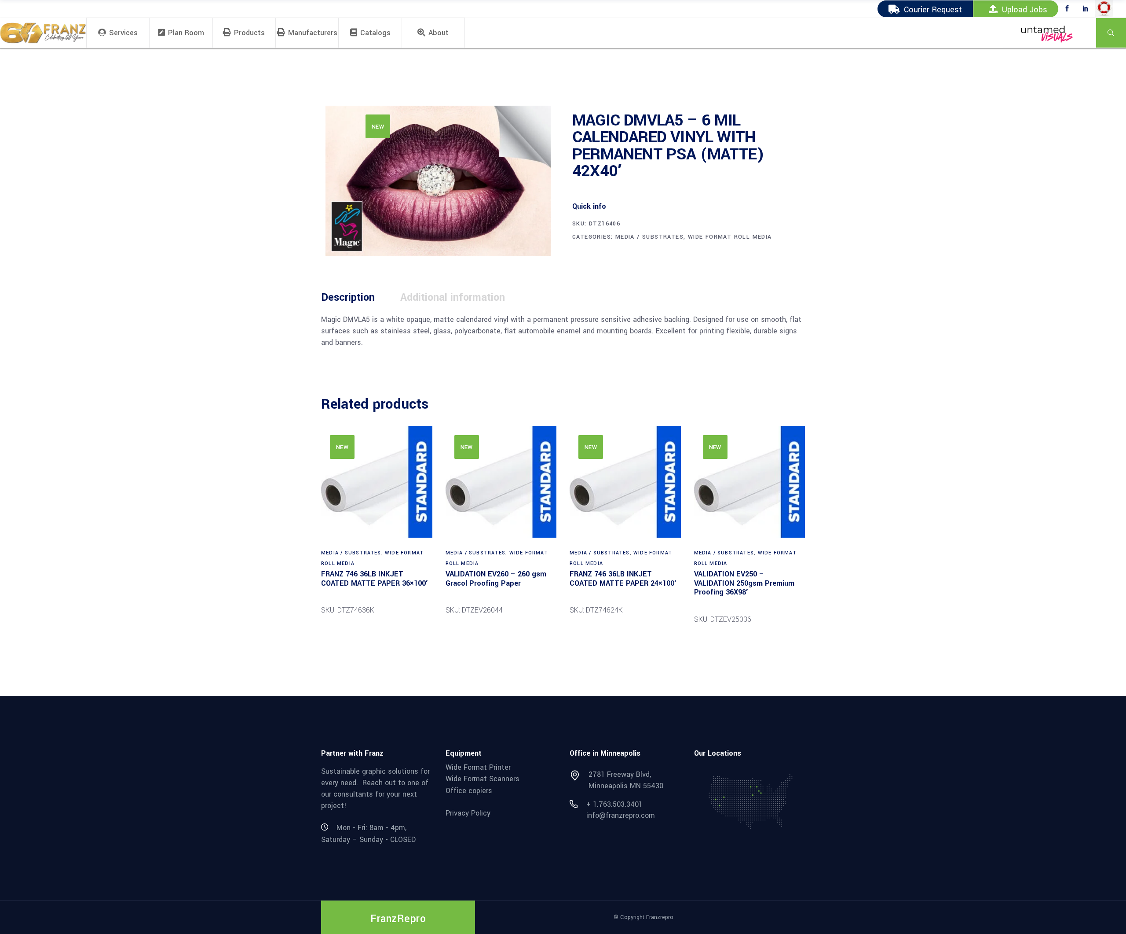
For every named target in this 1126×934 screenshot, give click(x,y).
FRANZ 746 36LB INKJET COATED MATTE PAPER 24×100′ (623, 578)
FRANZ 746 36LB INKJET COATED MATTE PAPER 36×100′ (374, 578)
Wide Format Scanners (482, 779)
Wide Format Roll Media (730, 237)
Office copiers (469, 791)
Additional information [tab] (452, 297)
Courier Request (933, 9)
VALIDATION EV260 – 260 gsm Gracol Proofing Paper (496, 578)
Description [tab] (348, 297)
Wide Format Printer (478, 767)
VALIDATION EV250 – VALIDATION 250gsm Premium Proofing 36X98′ (744, 583)
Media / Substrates (649, 237)
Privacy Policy (468, 813)
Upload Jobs (1024, 9)
